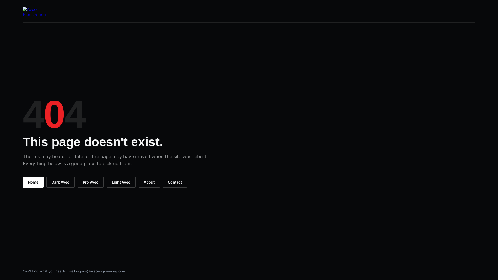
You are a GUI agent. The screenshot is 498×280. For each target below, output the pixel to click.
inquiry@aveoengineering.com (100, 271)
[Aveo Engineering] (35, 11)
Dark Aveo (61, 182)
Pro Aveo (91, 182)
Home (33, 182)
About (149, 182)
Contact (175, 182)
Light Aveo (121, 182)
